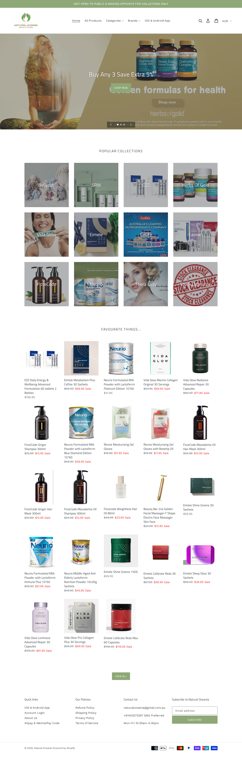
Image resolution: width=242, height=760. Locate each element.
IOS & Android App (37, 707)
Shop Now (121, 88)
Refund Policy (84, 707)
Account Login (34, 713)
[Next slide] (131, 125)
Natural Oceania (43, 748)
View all (121, 676)
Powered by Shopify (64, 748)
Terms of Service (86, 723)
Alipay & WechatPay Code (41, 723)
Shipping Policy (85, 713)
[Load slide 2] (121, 125)
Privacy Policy (84, 718)
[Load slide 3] (124, 125)
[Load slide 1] (118, 125)
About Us (30, 718)
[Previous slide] (111, 125)
